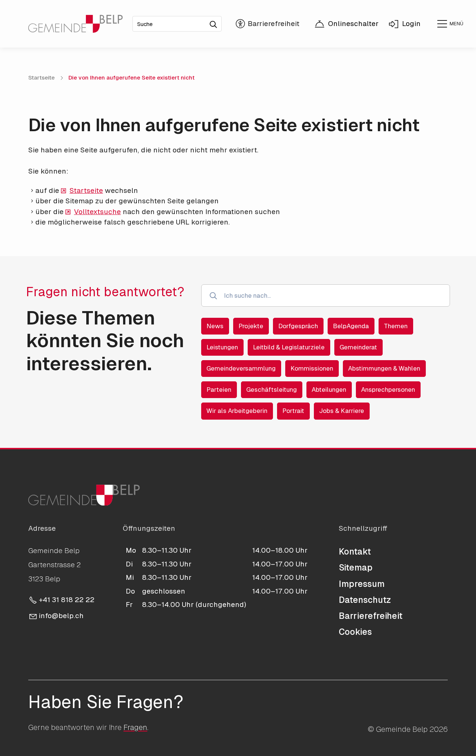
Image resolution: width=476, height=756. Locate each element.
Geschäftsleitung (271, 389)
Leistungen (222, 347)
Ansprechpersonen (388, 389)
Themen (396, 326)
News (214, 326)
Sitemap (356, 567)
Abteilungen (329, 389)
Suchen (216, 22)
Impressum (362, 584)
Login (411, 24)
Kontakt (355, 551)
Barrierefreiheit (370, 616)
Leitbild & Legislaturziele (289, 347)
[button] (449, 24)
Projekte (250, 326)
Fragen (135, 727)
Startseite (86, 190)
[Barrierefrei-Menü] (268, 24)
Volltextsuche (97, 212)
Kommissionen (311, 368)
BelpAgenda (351, 326)
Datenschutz (365, 600)
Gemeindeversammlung (241, 368)
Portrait (293, 410)
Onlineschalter (353, 24)
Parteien (218, 389)
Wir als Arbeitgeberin (236, 410)
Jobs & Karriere (341, 410)
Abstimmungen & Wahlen (384, 368)
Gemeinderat (358, 347)
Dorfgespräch (298, 326)
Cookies (355, 632)
